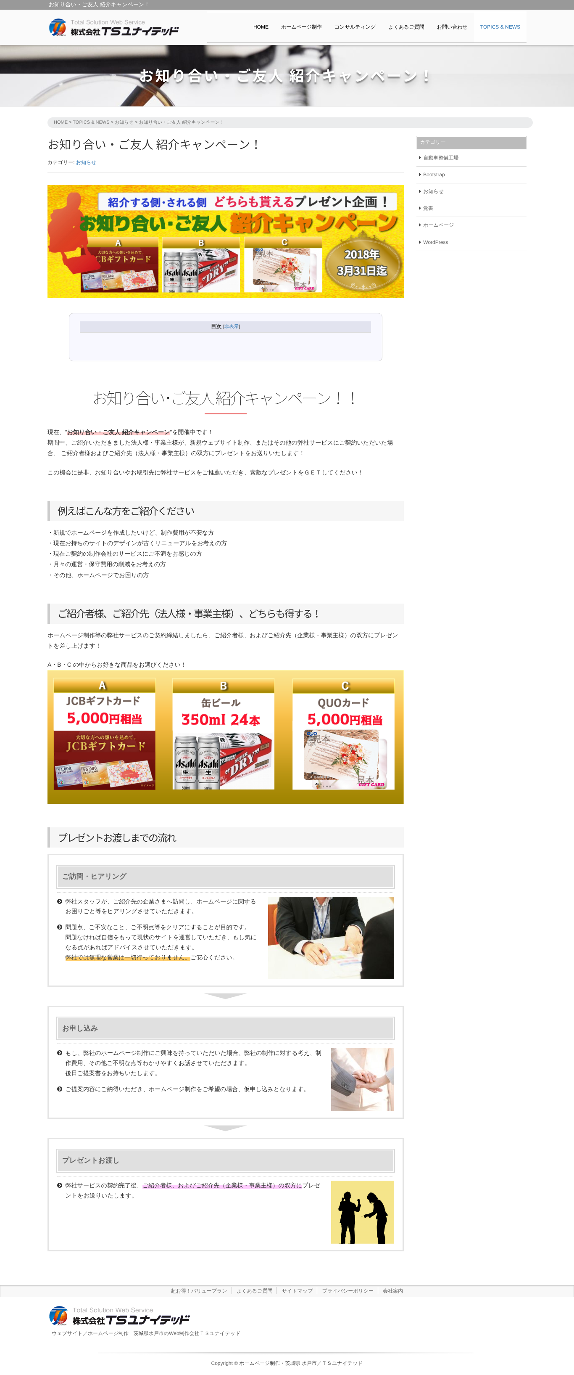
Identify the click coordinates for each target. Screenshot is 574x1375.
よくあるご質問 (406, 27)
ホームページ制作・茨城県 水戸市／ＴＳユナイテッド (301, 1363)
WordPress (435, 242)
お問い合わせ (452, 27)
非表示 (231, 326)
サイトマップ (297, 1291)
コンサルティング (355, 27)
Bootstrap (434, 175)
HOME (261, 27)
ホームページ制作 (301, 27)
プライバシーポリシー (348, 1291)
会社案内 (393, 1291)
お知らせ (124, 122)
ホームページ (438, 225)
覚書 (428, 208)
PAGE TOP (554, 1326)
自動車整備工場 (440, 158)
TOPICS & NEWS (500, 27)
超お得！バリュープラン (199, 1291)
